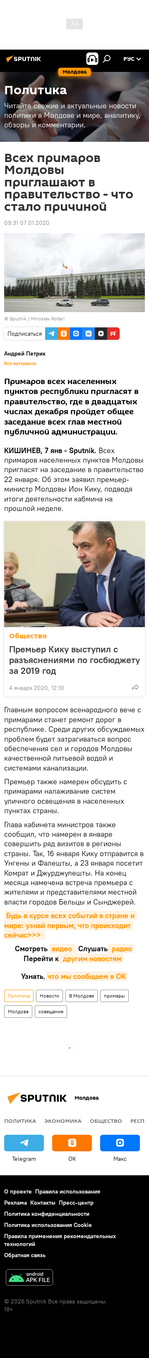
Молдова (18, 1011)
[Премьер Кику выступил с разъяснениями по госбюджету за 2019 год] (74, 574)
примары (114, 996)
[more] (135, 687)
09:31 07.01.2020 (27, 223)
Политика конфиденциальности (46, 1213)
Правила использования (67, 1191)
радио (121, 948)
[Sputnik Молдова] (25, 62)
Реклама (15, 1202)
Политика (19, 996)
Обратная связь (25, 1255)
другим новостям (91, 958)
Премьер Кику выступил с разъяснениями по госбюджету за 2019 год (74, 660)
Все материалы (20, 363)
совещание (50, 1011)
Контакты (42, 1202)
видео (63, 948)
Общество (28, 636)
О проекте (18, 1191)
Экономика (63, 1120)
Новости (49, 996)
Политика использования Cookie (48, 1225)
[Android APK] (29, 1278)
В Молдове (81, 996)
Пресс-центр (76, 1202)
